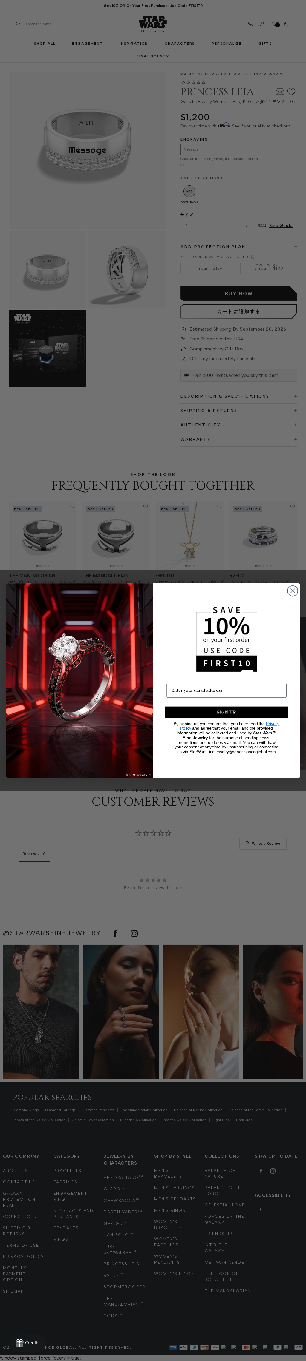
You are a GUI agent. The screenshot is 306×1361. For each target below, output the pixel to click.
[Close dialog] (292, 590)
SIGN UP (226, 712)
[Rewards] (27, 1343)
